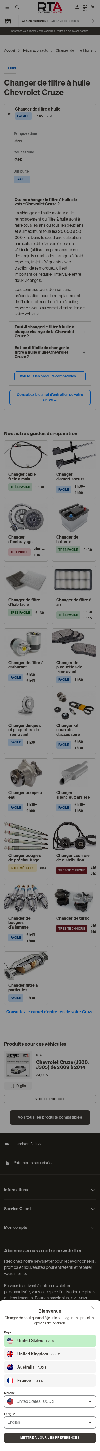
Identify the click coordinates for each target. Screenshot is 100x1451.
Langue (9, 1414)
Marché (9, 1393)
